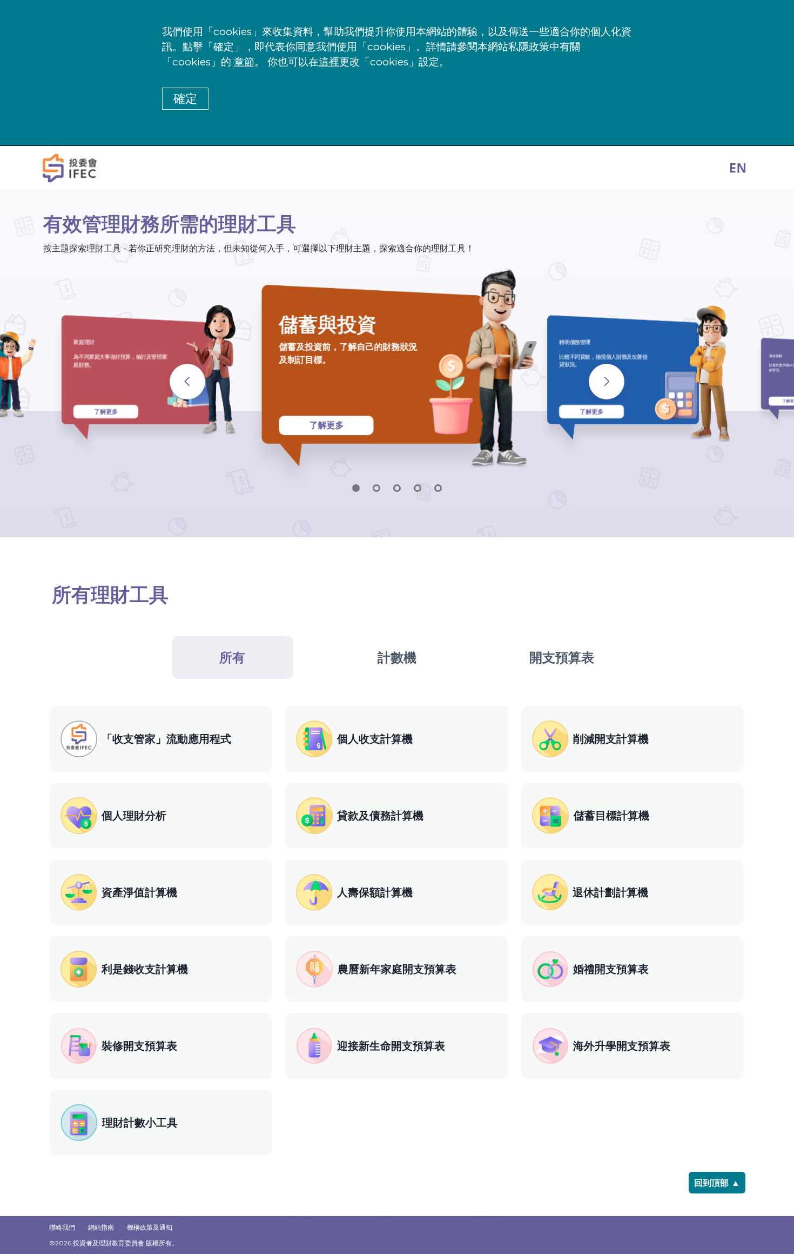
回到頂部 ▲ (717, 1183)
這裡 (329, 62)
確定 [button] (185, 98)
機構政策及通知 (149, 1227)
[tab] (232, 657)
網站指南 (101, 1227)
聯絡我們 (62, 1227)
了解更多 (106, 411)
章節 (244, 62)
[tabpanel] (397, 931)
